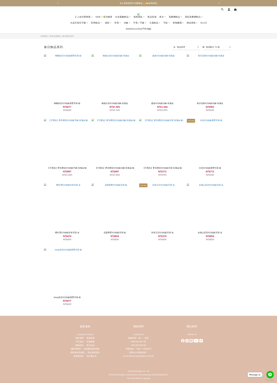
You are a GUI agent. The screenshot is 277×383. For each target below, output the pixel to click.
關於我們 (80, 338)
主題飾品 (153, 22)
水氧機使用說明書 (91, 348)
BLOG (204, 22)
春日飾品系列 (68, 36)
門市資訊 (80, 341)
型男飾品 (95, 22)
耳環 (116, 22)
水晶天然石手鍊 (78, 22)
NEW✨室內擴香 (104, 16)
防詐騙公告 (92, 356)
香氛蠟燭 (177, 22)
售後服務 (91, 341)
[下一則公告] (219, 3)
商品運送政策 (94, 352)
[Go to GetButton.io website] (270, 380)
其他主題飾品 (55, 36)
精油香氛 (191, 22)
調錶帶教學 (76, 348)
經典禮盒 (138, 16)
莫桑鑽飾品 (174, 16)
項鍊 (126, 22)
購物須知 (79, 345)
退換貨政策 (79, 356)
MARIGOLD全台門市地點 (138, 28)
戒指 (107, 22)
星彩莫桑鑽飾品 (193, 16)
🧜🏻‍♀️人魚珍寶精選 (82, 16)
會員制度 (91, 338)
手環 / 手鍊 (138, 22)
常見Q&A (90, 345)
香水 (161, 16)
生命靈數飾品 (122, 16)
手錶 (165, 22)
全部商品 (44, 36)
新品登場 (151, 16)
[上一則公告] (57, 3)
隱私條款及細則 (78, 352)
